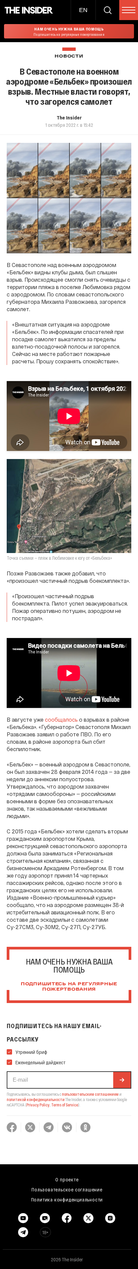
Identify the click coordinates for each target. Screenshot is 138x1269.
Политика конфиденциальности (67, 1199)
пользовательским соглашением (90, 1094)
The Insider (69, 117)
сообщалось (61, 719)
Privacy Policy (38, 1104)
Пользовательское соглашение (66, 1189)
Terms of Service (64, 1104)
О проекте (66, 1179)
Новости (69, 56)
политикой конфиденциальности (36, 1099)
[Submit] (122, 1080)
